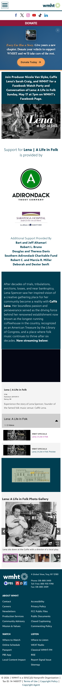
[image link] (31, 475)
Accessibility (37, 601)
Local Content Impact (14, 659)
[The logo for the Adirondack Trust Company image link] (31, 184)
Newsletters (8, 611)
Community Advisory (13, 621)
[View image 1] (10, 558)
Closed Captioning (41, 621)
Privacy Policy (38, 606)
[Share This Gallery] (50, 543)
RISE (33, 654)
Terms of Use (31, 681)
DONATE (31, 23)
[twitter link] (22, 15)
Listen (35, 634)
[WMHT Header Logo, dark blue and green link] (51, 5)
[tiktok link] (40, 15)
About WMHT (10, 595)
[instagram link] (28, 15)
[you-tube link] (34, 15)
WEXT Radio (37, 644)
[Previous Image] (33, 556)
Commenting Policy (41, 626)
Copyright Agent (31, 684)
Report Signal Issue (41, 659)
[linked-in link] (46, 15)
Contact (6, 601)
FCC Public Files (39, 611)
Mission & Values (11, 626)
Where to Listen (39, 640)
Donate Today (29, 62)
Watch (6, 634)
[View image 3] (42, 558)
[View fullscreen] (57, 543)
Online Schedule (11, 644)
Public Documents (40, 616)
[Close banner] (57, 30)
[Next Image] (58, 556)
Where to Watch (11, 640)
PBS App (6, 654)
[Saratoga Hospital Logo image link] (31, 219)
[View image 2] (26, 558)
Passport (7, 649)
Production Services (13, 616)
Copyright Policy (49, 681)
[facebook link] (16, 15)
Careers (6, 606)
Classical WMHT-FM (41, 649)
